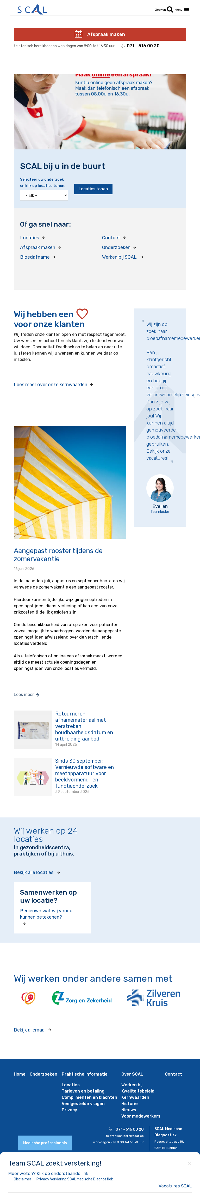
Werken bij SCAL (120, 257)
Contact (111, 238)
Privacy (69, 1109)
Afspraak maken (106, 34)
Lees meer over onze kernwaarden (50, 384)
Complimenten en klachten (89, 1097)
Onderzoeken (116, 247)
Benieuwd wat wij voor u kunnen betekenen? (46, 914)
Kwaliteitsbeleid (137, 1091)
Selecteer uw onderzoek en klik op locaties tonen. (42, 182)
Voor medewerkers (140, 1116)
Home (20, 1074)
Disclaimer (22, 1179)
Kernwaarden (135, 1097)
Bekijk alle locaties (33, 872)
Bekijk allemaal (30, 1030)
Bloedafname (35, 257)
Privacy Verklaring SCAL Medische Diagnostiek (74, 1179)
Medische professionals (45, 1143)
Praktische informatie (85, 1074)
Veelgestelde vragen (83, 1103)
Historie (129, 1103)
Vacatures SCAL (175, 1185)
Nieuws (128, 1109)
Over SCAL (132, 1074)
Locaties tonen (93, 188)
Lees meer (24, 694)
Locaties (29, 238)
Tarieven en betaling (83, 1091)
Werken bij (131, 1084)
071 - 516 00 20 (143, 45)
